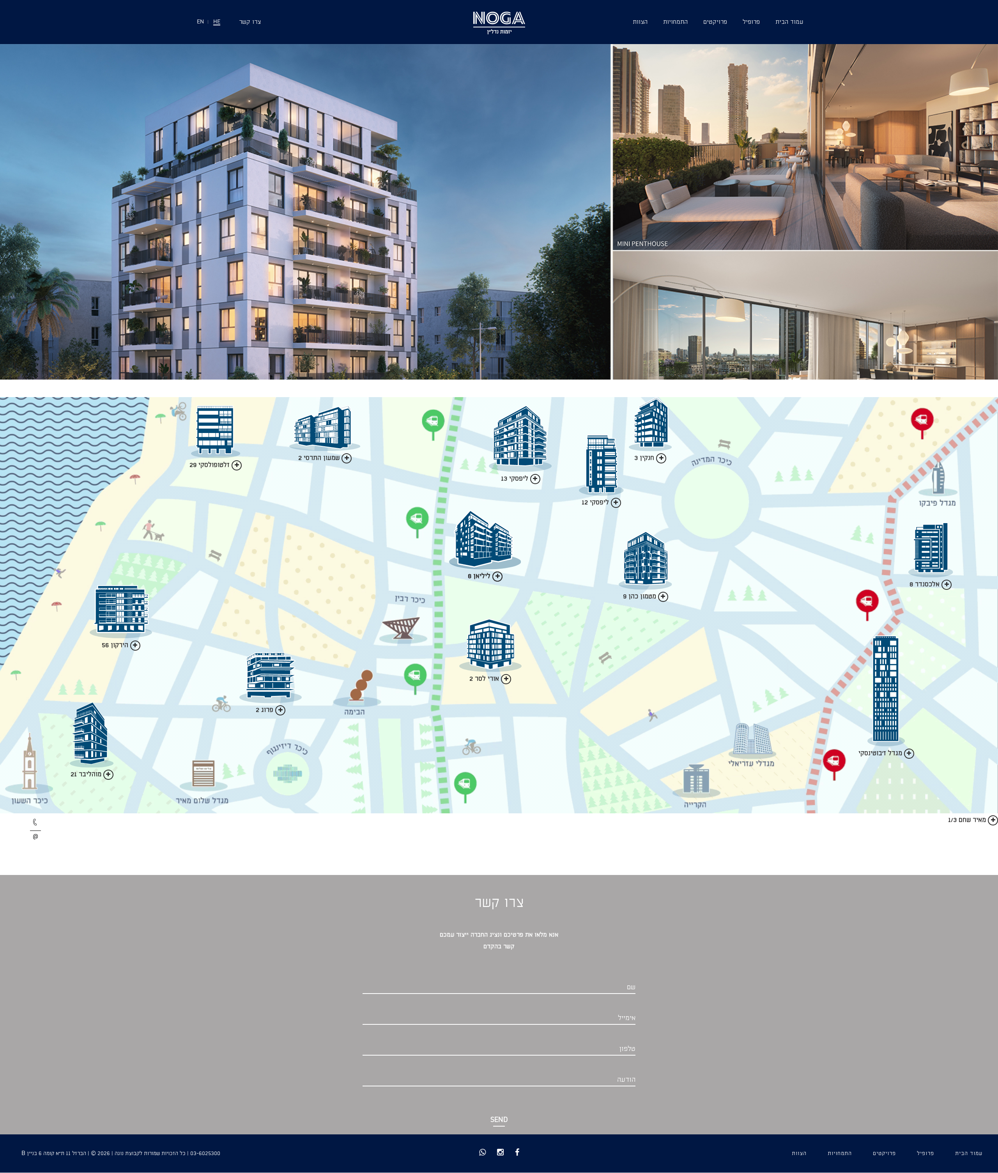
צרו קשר (250, 22)
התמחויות (675, 22)
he (216, 22)
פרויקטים (715, 22)
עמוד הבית (789, 22)
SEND (499, 1120)
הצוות (640, 22)
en (200, 22)
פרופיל (751, 22)
